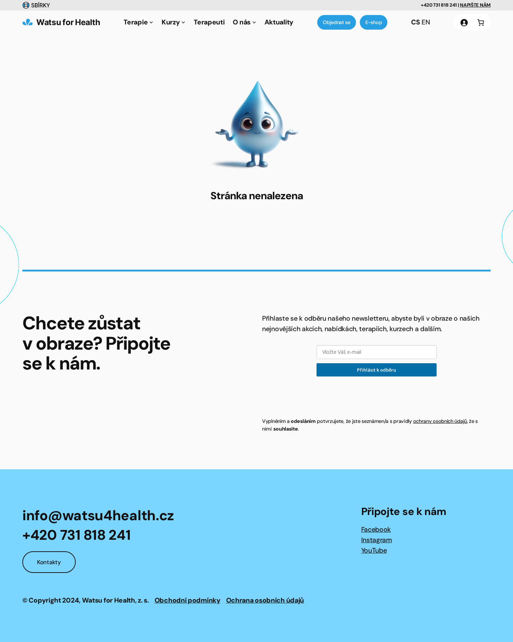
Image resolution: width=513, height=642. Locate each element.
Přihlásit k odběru (376, 370)
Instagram (376, 540)
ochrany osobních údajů (440, 421)
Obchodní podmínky (188, 600)
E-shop (373, 22)
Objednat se (336, 22)
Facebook (376, 529)
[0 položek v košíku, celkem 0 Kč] (480, 22)
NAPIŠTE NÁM (475, 5)
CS (415, 22)
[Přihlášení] (463, 22)
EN (426, 22)
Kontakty (49, 562)
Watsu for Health (68, 22)
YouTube (374, 550)
